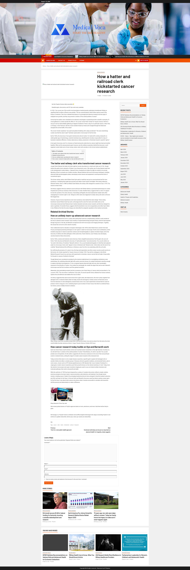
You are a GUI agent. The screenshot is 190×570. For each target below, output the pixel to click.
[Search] (136, 60)
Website (46, 474)
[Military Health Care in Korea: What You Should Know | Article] (81, 542)
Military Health (124, 202)
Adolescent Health (125, 191)
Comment (47, 442)
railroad (71, 424)
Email (46, 469)
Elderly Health (124, 194)
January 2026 (124, 157)
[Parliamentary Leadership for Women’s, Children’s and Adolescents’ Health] (134, 542)
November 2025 (125, 163)
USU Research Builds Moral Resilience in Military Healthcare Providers (96, 56)
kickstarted (66, 424)
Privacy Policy (72, 60)
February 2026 (124, 155)
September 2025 (125, 168)
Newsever (99, 568)
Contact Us (61, 60)
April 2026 (123, 149)
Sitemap (82, 60)
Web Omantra (124, 212)
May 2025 (123, 179)
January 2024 (124, 182)
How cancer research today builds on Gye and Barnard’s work (68, 159)
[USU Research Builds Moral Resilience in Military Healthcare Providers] (108, 542)
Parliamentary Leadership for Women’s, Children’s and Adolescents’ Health (138, 56)
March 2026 (124, 152)
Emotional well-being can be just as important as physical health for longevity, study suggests (97, 430)
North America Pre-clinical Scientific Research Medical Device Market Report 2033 (80, 515)
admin (100, 95)
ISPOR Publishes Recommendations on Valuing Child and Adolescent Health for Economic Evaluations (133, 117)
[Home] (43, 61)
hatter (62, 424)
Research (77, 424)
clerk (59, 424)
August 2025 (124, 171)
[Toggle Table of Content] (82, 151)
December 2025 (125, 160)
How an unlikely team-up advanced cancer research (66, 157)
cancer (55, 424)
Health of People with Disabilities (129, 197)
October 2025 (124, 166)
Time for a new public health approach (61, 429)
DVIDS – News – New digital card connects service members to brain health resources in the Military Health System (133, 138)
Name (46, 463)
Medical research (101, 72)
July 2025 (123, 174)
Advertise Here (50, 60)
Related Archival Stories (59, 155)
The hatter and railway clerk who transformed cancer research (68, 153)
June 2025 (123, 177)
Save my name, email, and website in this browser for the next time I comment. (66, 479)
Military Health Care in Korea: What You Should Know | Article (57, 56)
